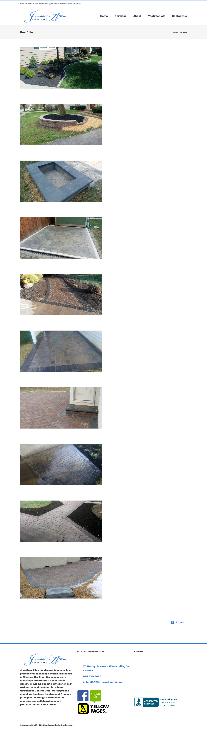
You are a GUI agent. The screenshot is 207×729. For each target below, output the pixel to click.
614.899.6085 (41, 4)
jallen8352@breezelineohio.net (65, 4)
